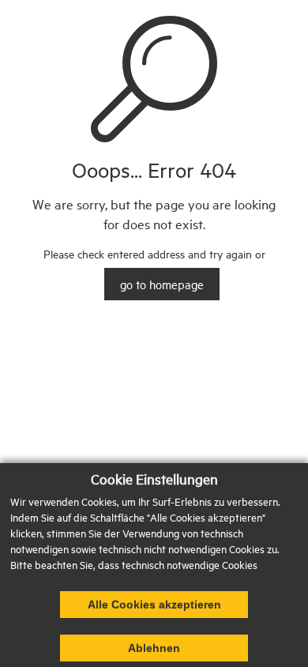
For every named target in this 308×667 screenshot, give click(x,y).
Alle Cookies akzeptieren (154, 604)
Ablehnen (154, 648)
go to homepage (162, 284)
